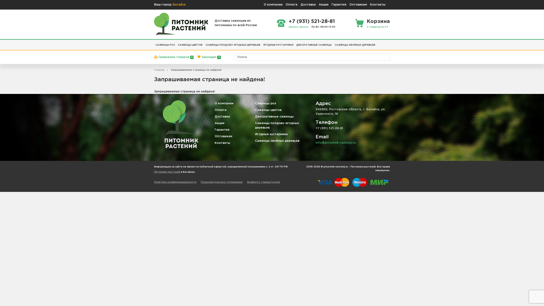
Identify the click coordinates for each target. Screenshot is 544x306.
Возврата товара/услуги (263, 182)
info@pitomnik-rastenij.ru (336, 143)
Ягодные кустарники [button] (278, 45)
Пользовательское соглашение (222, 182)
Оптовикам (358, 4)
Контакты (377, 4)
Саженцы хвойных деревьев (277, 141)
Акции (324, 4)
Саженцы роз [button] (165, 45)
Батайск (179, 4)
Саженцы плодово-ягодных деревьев (277, 125)
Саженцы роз (265, 103)
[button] (378, 43)
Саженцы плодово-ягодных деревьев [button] (232, 45)
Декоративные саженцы (274, 116)
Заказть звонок (299, 27)
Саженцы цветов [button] (190, 45)
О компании (273, 4)
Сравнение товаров (175, 57)
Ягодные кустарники (271, 134)
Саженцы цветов (268, 110)
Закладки (210, 57)
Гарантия (339, 4)
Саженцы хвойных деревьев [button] (355, 45)
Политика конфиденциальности (175, 182)
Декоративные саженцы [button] (314, 45)
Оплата (292, 4)
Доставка (308, 4)
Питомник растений (167, 172)
